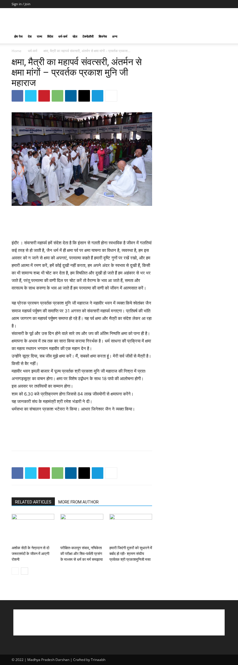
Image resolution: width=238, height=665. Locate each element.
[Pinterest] (44, 96)
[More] (111, 96)
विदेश (50, 36)
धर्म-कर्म (62, 36)
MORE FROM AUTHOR (78, 502)
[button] (219, 36)
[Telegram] (97, 96)
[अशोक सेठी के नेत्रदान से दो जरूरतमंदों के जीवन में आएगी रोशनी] (33, 528)
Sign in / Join (21, 4)
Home (16, 50)
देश (30, 36)
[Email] (84, 96)
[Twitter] (31, 96)
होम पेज (18, 36)
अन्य (114, 36)
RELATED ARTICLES (33, 502)
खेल (75, 36)
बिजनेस (103, 36)
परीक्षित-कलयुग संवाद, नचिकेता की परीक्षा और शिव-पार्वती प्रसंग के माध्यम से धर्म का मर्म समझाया (81, 554)
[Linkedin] (71, 96)
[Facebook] (17, 96)
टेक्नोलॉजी (87, 36)
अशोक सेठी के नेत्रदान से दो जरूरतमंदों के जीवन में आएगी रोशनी (30, 554)
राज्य (39, 36)
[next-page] (24, 571)
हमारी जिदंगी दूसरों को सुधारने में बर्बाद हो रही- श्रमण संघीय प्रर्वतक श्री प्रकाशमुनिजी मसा (130, 554)
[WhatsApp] (57, 96)
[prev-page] (15, 571)
